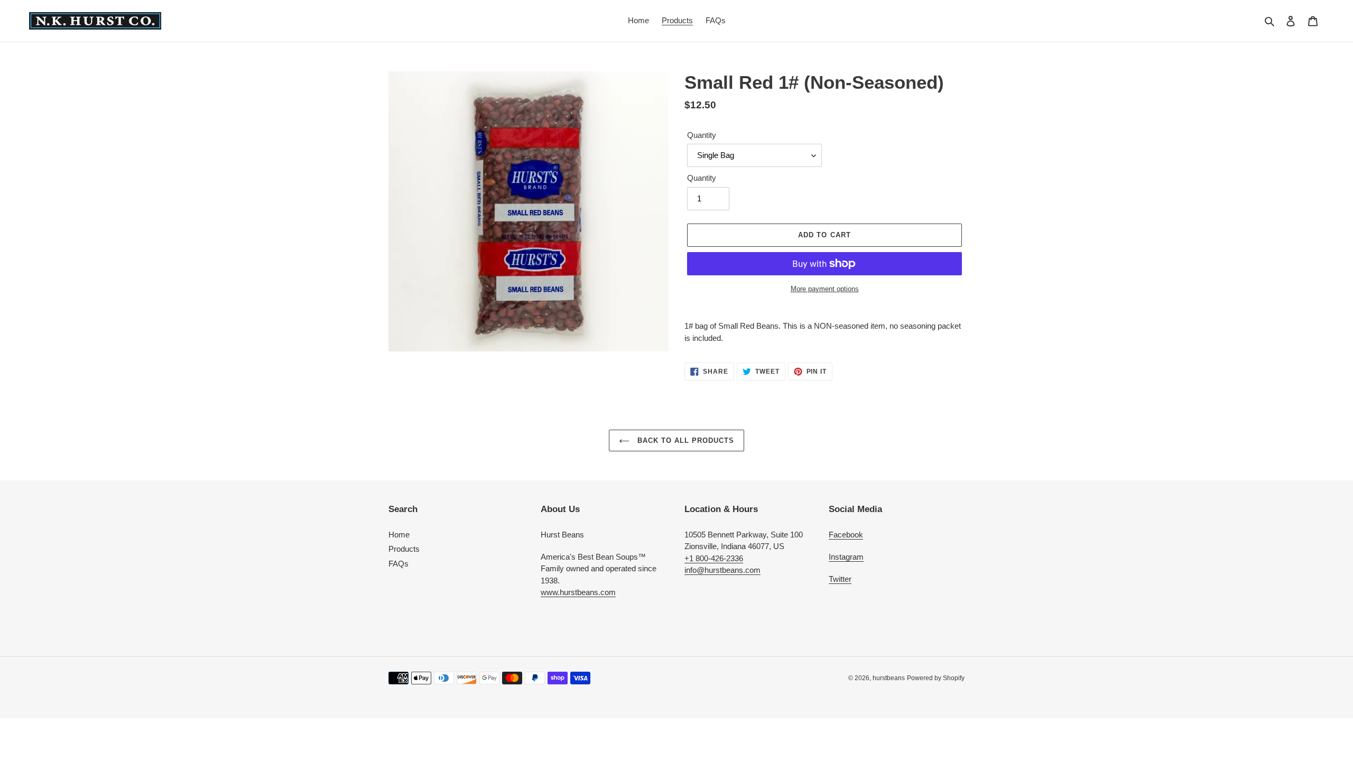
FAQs (398, 563)
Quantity (701, 135)
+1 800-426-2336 (713, 558)
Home (399, 534)
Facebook (846, 534)
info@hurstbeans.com (722, 569)
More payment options (825, 289)
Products (404, 548)
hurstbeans (889, 678)
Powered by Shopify (936, 678)
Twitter (840, 578)
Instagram (846, 556)
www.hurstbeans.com (578, 592)
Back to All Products (685, 440)
